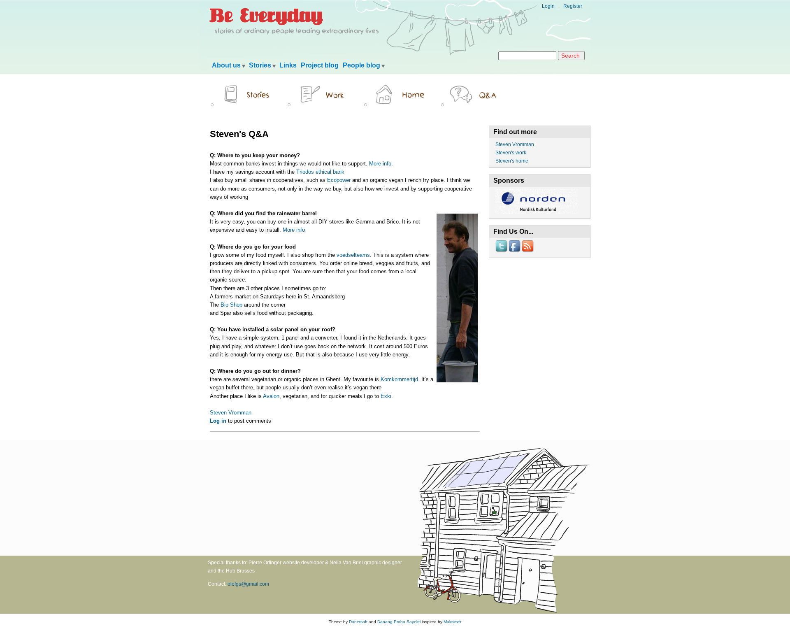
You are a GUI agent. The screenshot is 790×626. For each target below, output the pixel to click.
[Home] (295, 36)
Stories (260, 65)
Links (288, 65)
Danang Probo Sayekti (399, 621)
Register (572, 6)
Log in (218, 421)
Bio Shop (231, 305)
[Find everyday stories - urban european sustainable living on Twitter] (502, 251)
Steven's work (510, 153)
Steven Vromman (230, 413)
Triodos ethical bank (320, 172)
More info (380, 164)
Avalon (271, 396)
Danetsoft (358, 621)
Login (548, 6)
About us (226, 65)
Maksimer (452, 621)
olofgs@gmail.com (248, 584)
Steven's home (511, 161)
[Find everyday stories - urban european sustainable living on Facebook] (515, 251)
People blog (361, 65)
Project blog (320, 65)
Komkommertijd (399, 379)
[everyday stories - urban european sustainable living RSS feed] (528, 251)
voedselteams (353, 255)
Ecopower (339, 180)
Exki (386, 396)
